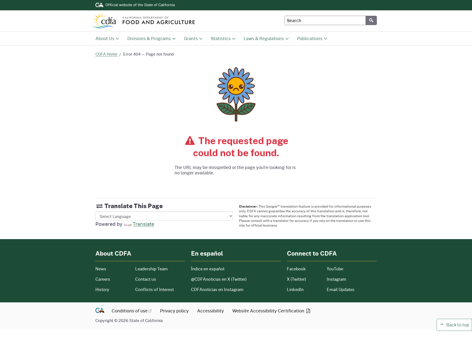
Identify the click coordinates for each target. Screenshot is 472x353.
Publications (310, 38)
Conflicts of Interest (154, 289)
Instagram (336, 279)
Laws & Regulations (264, 38)
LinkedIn (295, 289)
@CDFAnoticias (219, 279)
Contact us (145, 279)
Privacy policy (174, 310)
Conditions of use (130, 310)
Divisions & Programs (149, 38)
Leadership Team (151, 269)
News (112, 269)
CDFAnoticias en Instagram (217, 289)
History (112, 289)
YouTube (335, 269)
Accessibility (210, 310)
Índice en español (207, 269)
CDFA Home (106, 54)
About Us (104, 38)
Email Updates (340, 289)
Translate (143, 223)
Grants (191, 38)
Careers (112, 279)
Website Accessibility (268, 310)
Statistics (221, 38)
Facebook (296, 269)
